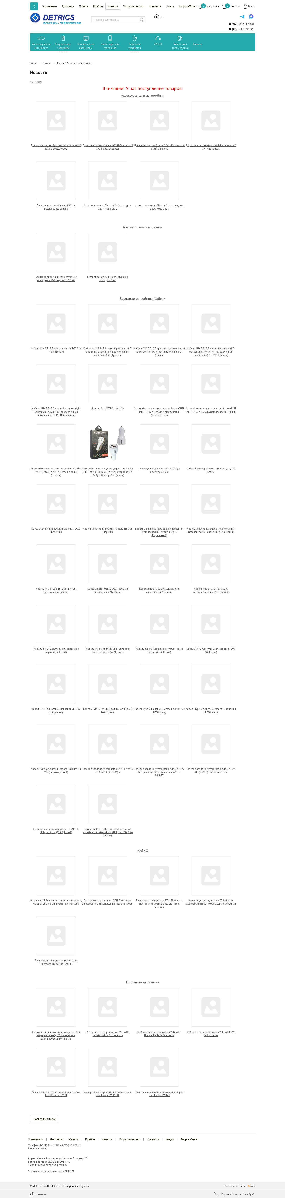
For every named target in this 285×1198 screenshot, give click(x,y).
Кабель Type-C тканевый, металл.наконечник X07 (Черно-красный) (56, 770)
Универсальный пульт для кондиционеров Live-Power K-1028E (56, 1093)
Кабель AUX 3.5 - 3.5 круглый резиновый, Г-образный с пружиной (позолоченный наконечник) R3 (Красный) (107, 352)
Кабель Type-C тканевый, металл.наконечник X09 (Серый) (159, 710)
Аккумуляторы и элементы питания (63, 47)
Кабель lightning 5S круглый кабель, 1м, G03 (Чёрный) (107, 530)
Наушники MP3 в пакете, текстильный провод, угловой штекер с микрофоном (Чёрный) (56, 902)
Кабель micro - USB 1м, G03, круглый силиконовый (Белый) (56, 590)
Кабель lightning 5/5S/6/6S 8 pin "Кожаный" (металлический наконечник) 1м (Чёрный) (211, 530)
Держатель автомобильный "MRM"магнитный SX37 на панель (211, 147)
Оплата (83, 6)
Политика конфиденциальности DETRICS (51, 1171)
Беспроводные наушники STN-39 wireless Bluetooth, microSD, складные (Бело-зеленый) (159, 904)
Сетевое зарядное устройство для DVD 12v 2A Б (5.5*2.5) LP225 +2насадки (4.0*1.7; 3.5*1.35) (159, 772)
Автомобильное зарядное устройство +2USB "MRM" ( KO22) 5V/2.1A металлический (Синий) (211, 410)
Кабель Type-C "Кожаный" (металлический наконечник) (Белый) (159, 650)
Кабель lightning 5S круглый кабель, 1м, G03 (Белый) (211, 470)
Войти (251, 6)
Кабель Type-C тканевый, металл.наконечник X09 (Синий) (211, 710)
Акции (170, 6)
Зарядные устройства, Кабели (134, 47)
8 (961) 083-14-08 (49, 1145)
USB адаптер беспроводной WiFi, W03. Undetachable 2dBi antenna (159, 1033)
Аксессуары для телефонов (110, 46)
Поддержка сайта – (240, 1186)
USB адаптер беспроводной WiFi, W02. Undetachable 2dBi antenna (108, 1033)
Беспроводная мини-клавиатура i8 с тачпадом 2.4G (107, 278)
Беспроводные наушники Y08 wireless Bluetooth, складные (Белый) (56, 962)
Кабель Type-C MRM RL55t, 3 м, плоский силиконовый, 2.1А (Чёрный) (108, 650)
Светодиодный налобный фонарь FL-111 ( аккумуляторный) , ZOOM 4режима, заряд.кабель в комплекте (56, 1035)
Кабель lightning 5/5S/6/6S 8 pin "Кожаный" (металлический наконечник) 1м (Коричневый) (159, 532)
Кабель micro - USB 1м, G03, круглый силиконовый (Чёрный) (159, 590)
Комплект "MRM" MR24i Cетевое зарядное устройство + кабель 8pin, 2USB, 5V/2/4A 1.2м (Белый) (108, 832)
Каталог (194, 44)
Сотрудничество (133, 6)
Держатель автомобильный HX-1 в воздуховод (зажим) (56, 207)
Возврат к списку (44, 1119)
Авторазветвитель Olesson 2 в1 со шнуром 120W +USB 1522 (159, 207)
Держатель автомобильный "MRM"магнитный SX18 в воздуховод (107, 147)
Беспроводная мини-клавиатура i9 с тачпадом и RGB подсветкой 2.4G (56, 278)
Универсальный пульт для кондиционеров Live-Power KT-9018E (108, 1093)
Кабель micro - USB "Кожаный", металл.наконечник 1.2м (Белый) (211, 590)
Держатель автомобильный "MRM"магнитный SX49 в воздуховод (56, 147)
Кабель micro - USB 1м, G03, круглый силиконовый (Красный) (107, 590)
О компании (49, 6)
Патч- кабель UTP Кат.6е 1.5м (107, 408)
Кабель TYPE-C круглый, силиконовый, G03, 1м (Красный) (56, 710)
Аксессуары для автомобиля (41, 46)
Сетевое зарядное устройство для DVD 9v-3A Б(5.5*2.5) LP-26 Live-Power (211, 770)
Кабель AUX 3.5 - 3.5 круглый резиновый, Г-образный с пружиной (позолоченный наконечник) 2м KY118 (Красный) (56, 412)
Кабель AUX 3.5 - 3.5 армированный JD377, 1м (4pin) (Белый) (56, 350)
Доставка (68, 6)
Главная (33, 63)
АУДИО (158, 44)
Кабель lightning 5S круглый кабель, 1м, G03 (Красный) (56, 530)
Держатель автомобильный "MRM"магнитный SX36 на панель (159, 147)
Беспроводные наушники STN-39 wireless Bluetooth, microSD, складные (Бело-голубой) (107, 902)
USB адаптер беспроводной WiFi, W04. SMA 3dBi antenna (211, 1033)
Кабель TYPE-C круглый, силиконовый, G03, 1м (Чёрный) (107, 710)
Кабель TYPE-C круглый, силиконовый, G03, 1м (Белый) (211, 650)
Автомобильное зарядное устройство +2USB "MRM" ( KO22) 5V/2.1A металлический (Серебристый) (159, 412)
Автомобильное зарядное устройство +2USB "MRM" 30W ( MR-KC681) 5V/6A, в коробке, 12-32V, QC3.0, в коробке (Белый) (107, 472)
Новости (113, 6)
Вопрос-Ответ (188, 6)
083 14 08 (241, 24)
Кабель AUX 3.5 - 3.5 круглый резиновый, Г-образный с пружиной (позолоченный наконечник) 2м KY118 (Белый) (211, 352)
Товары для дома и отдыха (180, 46)
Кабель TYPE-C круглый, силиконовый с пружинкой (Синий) (56, 650)
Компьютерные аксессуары (85, 46)
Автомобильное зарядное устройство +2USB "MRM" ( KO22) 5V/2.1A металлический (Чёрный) (56, 472)
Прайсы (98, 6)
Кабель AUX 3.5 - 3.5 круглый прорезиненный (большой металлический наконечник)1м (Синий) (159, 352)
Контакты (155, 6)
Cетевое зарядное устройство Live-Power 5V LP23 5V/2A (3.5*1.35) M (107, 770)
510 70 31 (241, 29)
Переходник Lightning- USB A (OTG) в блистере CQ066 (159, 470)
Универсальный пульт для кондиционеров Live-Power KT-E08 (159, 1093)
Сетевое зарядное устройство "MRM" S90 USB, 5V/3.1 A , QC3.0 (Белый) (56, 830)
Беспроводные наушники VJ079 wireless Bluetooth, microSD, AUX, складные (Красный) (211, 902)
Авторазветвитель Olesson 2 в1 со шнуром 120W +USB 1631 (108, 207)
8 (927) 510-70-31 (71, 1145)
